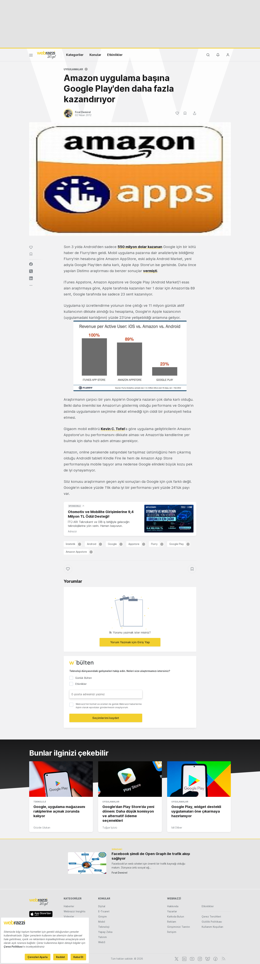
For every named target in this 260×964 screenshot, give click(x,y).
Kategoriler (74, 55)
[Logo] (46, 54)
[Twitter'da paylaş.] (31, 271)
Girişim (102, 916)
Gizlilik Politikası (212, 921)
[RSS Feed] (223, 958)
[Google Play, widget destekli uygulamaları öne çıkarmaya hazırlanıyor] (199, 779)
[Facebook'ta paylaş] (31, 264)
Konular (95, 55)
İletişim (171, 931)
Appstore (133, 543)
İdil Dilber (176, 827)
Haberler (69, 906)
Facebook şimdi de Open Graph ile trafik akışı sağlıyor (151, 856)
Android (91, 543)
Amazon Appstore (76, 551)
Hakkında (172, 906)
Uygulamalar (73, 69)
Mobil (101, 921)
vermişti (150, 271)
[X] (176, 958)
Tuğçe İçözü (109, 827)
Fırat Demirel (119, 872)
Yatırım (102, 937)
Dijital (101, 906)
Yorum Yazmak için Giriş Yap (130, 642)
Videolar (69, 916)
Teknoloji (39, 801)
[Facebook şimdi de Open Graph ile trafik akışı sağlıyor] (87, 863)
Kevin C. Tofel (113, 429)
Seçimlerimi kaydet (105, 718)
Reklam (171, 921)
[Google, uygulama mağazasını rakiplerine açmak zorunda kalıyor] (61, 779)
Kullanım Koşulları (212, 926)
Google (112, 543)
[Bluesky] (207, 958)
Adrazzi (72, 531)
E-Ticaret (103, 911)
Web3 (101, 942)
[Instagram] (199, 958)
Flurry (154, 543)
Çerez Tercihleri (211, 916)
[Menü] (31, 55)
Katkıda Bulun (175, 916)
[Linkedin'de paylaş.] (31, 278)
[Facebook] (215, 958)
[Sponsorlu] (168, 519)
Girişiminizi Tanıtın (178, 926)
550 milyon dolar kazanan (140, 247)
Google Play (176, 543)
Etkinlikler (115, 55)
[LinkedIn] (184, 958)
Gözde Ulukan (41, 827)
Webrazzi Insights (74, 911)
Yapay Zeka (105, 931)
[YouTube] (192, 958)
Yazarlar (172, 911)
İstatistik (70, 543)
